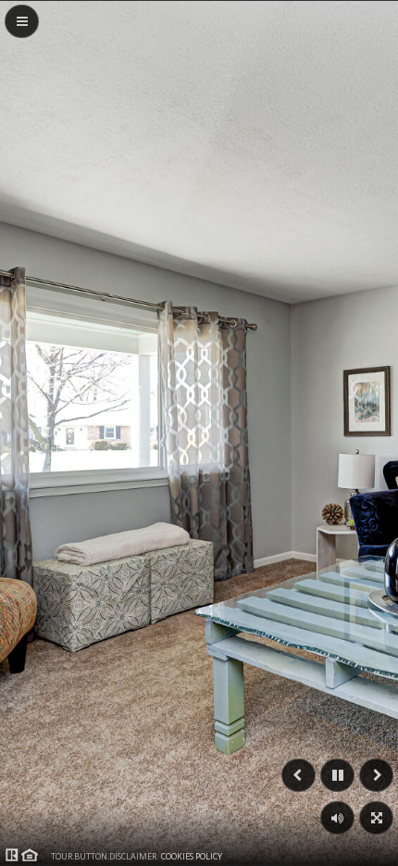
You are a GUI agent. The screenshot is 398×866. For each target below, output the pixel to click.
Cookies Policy (191, 856)
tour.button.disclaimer (103, 856)
